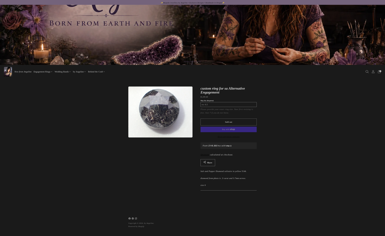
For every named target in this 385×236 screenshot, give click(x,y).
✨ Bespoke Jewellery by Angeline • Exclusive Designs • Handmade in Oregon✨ (192, 3)
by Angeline (78, 71)
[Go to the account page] (373, 71)
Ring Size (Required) (207, 100)
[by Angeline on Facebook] (129, 219)
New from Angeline (23, 71)
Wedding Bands (62, 71)
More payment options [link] (229, 136)
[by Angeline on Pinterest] (133, 219)
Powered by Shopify (136, 226)
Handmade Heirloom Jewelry (192, 61)
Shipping (205, 154)
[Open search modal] (367, 71)
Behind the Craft (95, 71)
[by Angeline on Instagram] (136, 219)
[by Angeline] (8, 71)
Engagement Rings (42, 71)
